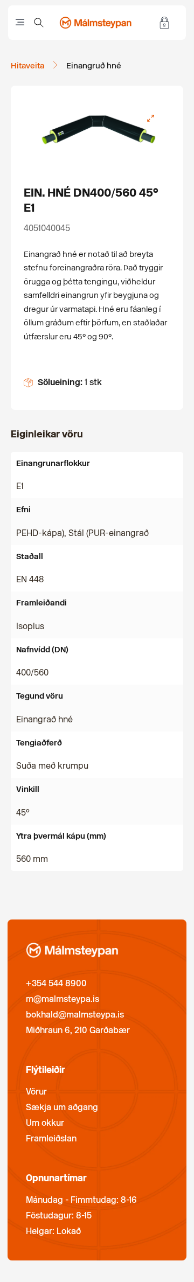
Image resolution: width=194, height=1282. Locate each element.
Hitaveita (27, 66)
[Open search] (39, 22)
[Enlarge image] (150, 118)
